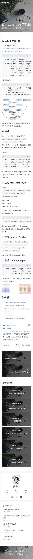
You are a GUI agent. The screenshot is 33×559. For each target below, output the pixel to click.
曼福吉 (14, 325)
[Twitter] (16, 497)
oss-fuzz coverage (11, 315)
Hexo (13, 554)
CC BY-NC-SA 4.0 (16, 337)
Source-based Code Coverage (15, 318)
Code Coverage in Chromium (14, 306)
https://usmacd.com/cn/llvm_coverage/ (17, 331)
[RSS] (12, 497)
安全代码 (16, 340)
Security (5, 345)
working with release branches (15, 302)
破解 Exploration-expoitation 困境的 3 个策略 (16, 517)
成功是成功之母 (8, 537)
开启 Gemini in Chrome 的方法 (13, 530)
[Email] (21, 497)
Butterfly (22, 554)
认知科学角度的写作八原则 (11, 510)
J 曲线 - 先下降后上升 (10, 524)
